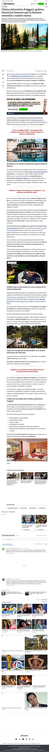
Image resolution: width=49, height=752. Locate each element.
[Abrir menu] (2, 4)
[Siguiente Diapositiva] (46, 523)
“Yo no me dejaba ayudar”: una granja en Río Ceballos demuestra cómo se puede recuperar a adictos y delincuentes (27, 132)
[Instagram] (26, 739)
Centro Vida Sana (23, 508)
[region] (24, 567)
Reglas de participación (31, 743)
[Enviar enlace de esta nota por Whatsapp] (3, 78)
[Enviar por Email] (3, 82)
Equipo (25, 743)
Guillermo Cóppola (22, 178)
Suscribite (41, 3)
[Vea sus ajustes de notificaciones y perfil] (46, 4)
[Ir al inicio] (9, 4)
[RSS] (29, 739)
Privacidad (22, 743)
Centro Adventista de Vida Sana (20, 74)
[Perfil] (24, 736)
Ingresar (35, 3)
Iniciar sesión (38, 535)
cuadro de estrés (36, 120)
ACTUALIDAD (4, 6)
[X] (19, 739)
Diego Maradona (42, 508)
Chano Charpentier (32, 508)
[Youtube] (23, 739)
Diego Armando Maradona (36, 172)
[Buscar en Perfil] (46, 1)
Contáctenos (16, 743)
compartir (39, 553)
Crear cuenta (44, 535)
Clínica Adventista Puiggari (12, 508)
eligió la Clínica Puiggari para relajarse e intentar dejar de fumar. (26, 301)
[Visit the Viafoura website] (44, 599)
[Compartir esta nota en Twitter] (3, 74)
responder (8, 553)
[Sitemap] (33, 739)
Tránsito (38, 743)
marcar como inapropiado (44, 554)
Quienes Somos (10, 743)
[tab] (8, 544)
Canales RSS (4, 743)
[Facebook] (16, 739)
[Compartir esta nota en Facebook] (3, 71)
